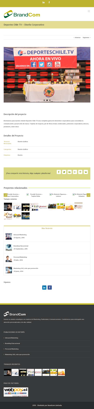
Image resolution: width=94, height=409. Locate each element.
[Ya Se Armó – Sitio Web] (52, 206)
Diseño (20, 155)
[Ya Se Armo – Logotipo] (61, 206)
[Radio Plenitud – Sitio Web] (25, 215)
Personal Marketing (20, 257)
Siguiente (86, 38)
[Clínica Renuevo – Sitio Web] (69, 206)
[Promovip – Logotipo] (43, 206)
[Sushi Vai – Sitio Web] (25, 206)
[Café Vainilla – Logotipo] (8, 215)
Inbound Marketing (20, 235)
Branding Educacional (21, 246)
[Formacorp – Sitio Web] (16, 206)
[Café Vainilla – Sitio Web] (78, 206)
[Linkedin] (44, 287)
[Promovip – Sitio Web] (34, 206)
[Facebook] (50, 287)
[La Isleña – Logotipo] (16, 215)
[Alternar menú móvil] (89, 11)
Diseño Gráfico (23, 142)
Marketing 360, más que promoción (26, 268)
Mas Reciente (47, 228)
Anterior (78, 38)
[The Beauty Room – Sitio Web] (8, 206)
